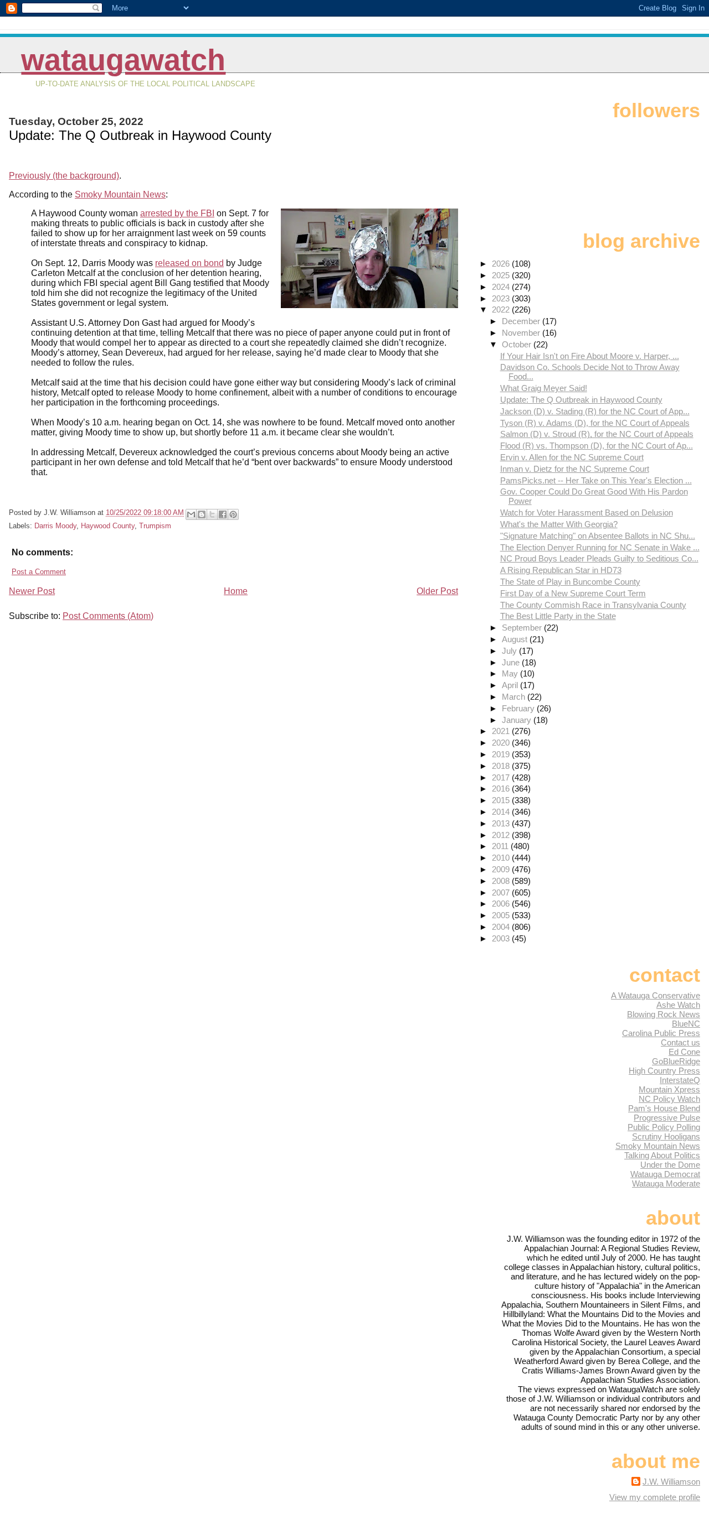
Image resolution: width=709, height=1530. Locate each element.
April (511, 685)
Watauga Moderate (666, 1183)
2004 (502, 926)
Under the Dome (670, 1164)
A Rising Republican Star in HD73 (560, 570)
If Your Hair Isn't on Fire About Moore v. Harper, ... (589, 356)
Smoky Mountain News (120, 194)
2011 (501, 846)
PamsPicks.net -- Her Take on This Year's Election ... (596, 480)
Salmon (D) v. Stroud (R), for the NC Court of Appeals (596, 434)
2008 (502, 881)
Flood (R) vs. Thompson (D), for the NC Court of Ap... (596, 445)
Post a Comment (39, 572)
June (512, 662)
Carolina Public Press (661, 1033)
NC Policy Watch (669, 1099)
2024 (502, 287)
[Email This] (191, 514)
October (517, 344)
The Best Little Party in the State (558, 616)
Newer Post (32, 591)
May (511, 673)
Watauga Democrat (665, 1174)
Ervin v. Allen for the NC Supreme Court (572, 457)
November (522, 332)
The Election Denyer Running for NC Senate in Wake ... (600, 547)
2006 (502, 903)
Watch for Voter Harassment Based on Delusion (586, 512)
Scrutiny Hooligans (666, 1136)
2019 (502, 754)
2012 (502, 835)
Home (236, 591)
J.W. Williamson (671, 1481)
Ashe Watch (678, 1004)
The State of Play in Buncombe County (570, 581)
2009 (502, 869)
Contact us (680, 1042)
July (510, 650)
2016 (502, 788)
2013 (502, 823)
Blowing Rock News (663, 1014)
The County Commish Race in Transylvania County (593, 605)
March (514, 696)
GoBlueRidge (676, 1061)
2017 (502, 777)
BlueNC (686, 1023)
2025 (502, 275)
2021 (502, 731)
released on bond (189, 263)
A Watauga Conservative (655, 995)
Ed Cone (684, 1052)
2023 (502, 298)
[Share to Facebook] (222, 514)
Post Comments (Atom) (108, 616)
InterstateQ (680, 1080)
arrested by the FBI (177, 213)
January (517, 720)
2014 (502, 811)
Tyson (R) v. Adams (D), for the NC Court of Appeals (595, 423)
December (522, 321)
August (516, 639)
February (519, 708)
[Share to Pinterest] (233, 514)
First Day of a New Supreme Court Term (573, 593)
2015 (502, 800)
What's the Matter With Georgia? (559, 524)
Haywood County (108, 526)
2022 (502, 309)
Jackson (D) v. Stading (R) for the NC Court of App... (595, 411)
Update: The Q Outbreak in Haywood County (581, 399)
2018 (502, 766)
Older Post (437, 591)
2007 (502, 892)
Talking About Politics (662, 1155)
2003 (502, 938)
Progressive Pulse (667, 1117)
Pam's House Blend (664, 1108)
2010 (502, 857)
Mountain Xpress (669, 1089)
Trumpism (155, 526)
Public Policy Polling (664, 1127)
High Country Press (664, 1070)
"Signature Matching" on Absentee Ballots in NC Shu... (597, 535)
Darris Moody (55, 526)
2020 (502, 742)
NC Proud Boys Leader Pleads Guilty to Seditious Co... (599, 558)
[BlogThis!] (201, 514)
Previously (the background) (64, 175)
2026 (502, 263)
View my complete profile (654, 1497)
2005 (502, 915)
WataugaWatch (123, 60)
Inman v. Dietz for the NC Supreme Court (574, 468)
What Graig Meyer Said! (543, 388)
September (523, 627)
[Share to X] (212, 514)
